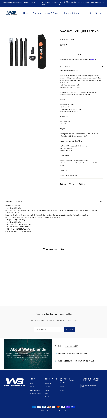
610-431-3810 (71, 346)
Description (65, 66)
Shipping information (14, 201)
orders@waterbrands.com (78, 353)
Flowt (46, 393)
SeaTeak (47, 387)
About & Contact (52, 13)
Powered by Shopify (60, 411)
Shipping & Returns (72, 13)
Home (26, 13)
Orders (62, 387)
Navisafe (64, 27)
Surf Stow (48, 397)
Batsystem (48, 383)
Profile (62, 390)
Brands (36, 13)
